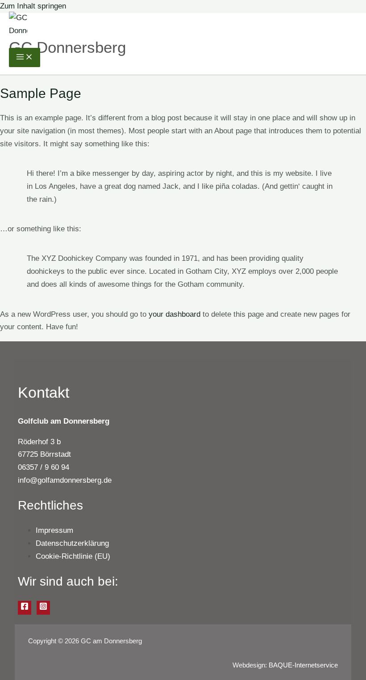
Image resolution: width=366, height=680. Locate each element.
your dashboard (174, 314)
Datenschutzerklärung (72, 543)
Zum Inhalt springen (33, 6)
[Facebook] (24, 608)
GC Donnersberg (67, 47)
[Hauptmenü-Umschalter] (24, 57)
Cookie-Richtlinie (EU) (73, 556)
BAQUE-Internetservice (303, 665)
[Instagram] (43, 608)
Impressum (54, 530)
